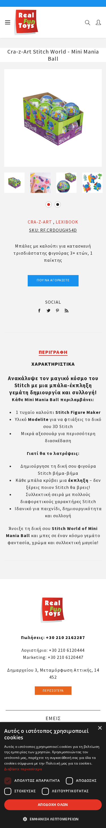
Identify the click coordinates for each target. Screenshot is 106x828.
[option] (14, 183)
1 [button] (48, 204)
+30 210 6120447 (65, 657)
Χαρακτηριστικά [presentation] (53, 364)
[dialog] (53, 775)
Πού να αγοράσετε (53, 280)
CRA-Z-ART (40, 222)
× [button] (100, 728)
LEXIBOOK (67, 222)
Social (53, 302)
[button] (53, 818)
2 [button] (57, 204)
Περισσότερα (53, 691)
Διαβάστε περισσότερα (23, 769)
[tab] (53, 352)
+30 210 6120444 (67, 650)
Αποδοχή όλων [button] (53, 804)
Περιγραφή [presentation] (53, 352)
